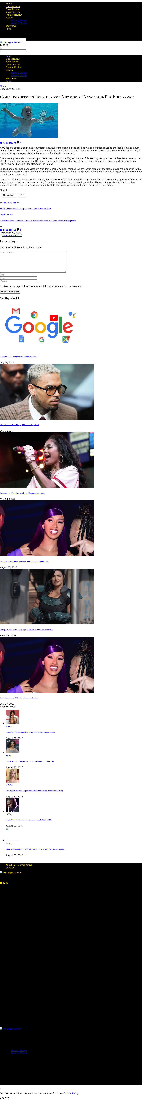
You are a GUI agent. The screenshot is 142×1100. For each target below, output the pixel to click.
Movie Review (13, 12)
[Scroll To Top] (1, 1088)
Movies (9, 784)
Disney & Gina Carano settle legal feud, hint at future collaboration (26, 629)
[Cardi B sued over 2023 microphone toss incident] (47, 691)
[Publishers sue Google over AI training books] (39, 350)
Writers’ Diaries (19, 23)
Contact (10, 867)
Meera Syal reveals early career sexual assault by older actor (30, 761)
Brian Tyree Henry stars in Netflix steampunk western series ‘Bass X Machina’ (36, 849)
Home (9, 3)
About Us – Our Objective (19, 864)
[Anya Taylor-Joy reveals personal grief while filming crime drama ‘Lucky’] (12, 781)
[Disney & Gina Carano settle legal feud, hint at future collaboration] (47, 623)
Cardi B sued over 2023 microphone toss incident (19, 698)
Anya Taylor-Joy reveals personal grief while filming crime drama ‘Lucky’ (34, 790)
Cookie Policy (71, 1093)
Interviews (11, 26)
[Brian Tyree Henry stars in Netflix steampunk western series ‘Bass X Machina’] (12, 840)
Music (9, 726)
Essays (9, 17)
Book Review (12, 9)
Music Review (13, 6)
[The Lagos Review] (10, 42)
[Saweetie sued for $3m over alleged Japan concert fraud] (47, 487)
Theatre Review (14, 14)
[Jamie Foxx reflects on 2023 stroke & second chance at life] (12, 811)
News (8, 28)
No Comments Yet (12, 235)
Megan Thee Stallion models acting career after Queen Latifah (30, 732)
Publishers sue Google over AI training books (18, 356)
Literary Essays (19, 20)
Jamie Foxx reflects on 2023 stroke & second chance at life (29, 820)
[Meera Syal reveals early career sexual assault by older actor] (12, 752)
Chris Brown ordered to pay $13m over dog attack (19, 425)
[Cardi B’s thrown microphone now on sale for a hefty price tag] (47, 555)
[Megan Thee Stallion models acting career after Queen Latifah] (12, 723)
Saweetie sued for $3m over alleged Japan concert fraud (22, 493)
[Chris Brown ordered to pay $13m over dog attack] (47, 418)
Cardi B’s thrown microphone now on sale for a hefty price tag (24, 561)
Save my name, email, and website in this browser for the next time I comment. (43, 286)
